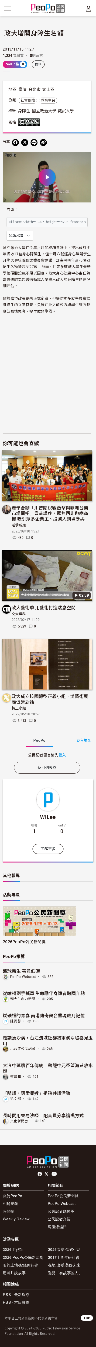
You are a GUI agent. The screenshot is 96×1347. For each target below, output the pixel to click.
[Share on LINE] (34, 142)
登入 (62, 755)
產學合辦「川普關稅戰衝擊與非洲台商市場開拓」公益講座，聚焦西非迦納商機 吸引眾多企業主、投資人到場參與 (50, 513)
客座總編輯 (57, 1226)
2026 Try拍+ (13, 1249)
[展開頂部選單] (88, 9)
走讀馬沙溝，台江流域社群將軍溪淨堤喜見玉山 (48, 1040)
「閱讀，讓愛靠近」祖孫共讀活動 (36, 1093)
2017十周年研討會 (63, 1257)
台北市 (34, 89)
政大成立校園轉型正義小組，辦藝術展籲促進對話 (50, 699)
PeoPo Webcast (23, 977)
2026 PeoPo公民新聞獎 (23, 1257)
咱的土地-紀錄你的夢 (20, 1265)
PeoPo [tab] (39, 740)
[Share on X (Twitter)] (24, 142)
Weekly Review (16, 1219)
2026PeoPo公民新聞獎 (24, 941)
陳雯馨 (15, 1021)
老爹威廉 (19, 525)
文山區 (48, 89)
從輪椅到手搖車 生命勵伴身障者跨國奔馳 (44, 993)
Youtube (54, 1174)
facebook (40, 1174)
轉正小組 (19, 708)
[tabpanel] (47, 755)
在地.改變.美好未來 (64, 1265)
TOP (87, 1318)
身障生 (24, 111)
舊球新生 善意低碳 (21, 971)
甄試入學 (66, 111)
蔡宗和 (15, 1077)
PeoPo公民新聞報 (63, 1195)
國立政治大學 (44, 111)
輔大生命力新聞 (22, 999)
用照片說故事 (14, 1272)
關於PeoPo (12, 1195)
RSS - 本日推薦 (16, 1302)
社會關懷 (28, 100)
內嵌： (12, 209)
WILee (48, 816)
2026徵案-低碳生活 (64, 1249)
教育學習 (48, 100)
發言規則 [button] (83, 740)
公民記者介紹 (59, 1219)
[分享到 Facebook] (15, 142)
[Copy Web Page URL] (43, 142)
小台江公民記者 (22, 1049)
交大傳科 (19, 614)
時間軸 (8, 1211)
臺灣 (23, 89)
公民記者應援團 (61, 1211)
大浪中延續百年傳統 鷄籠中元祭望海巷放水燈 (48, 1068)
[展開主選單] (7, 9)
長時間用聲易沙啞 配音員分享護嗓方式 (43, 1115)
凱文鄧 (15, 1099)
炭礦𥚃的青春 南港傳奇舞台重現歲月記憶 (44, 1015)
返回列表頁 (47, 767)
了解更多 (47, 849)
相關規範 (10, 1203)
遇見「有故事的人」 (65, 1272)
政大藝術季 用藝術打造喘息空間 (44, 607)
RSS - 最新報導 (16, 1294)
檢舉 (38, 64)
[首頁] (48, 9)
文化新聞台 (19, 1121)
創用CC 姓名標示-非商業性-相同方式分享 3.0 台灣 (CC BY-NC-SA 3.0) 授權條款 (30, 122)
